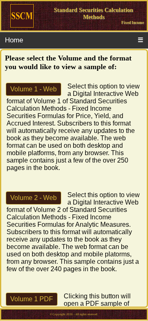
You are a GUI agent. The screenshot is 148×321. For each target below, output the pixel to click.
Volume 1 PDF (31, 298)
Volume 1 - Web (33, 89)
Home (14, 40)
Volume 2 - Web (33, 197)
